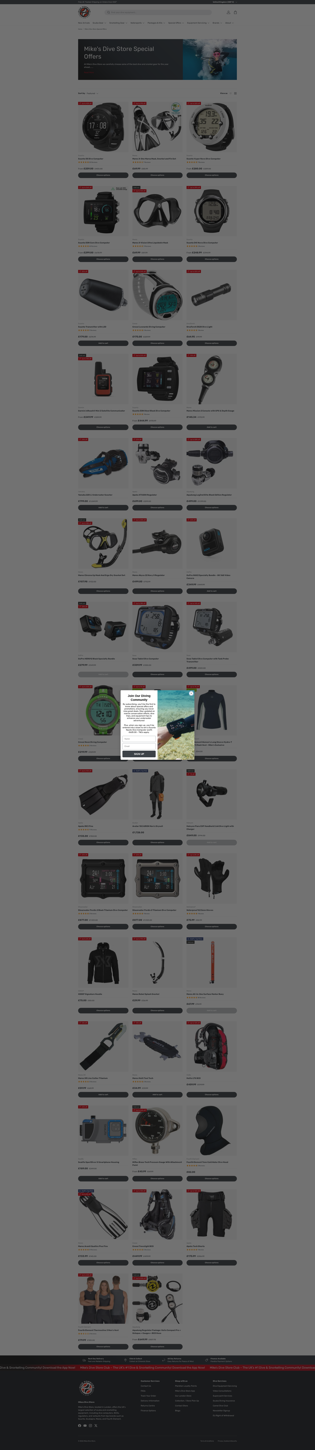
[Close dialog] (191, 693)
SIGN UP (139, 754)
